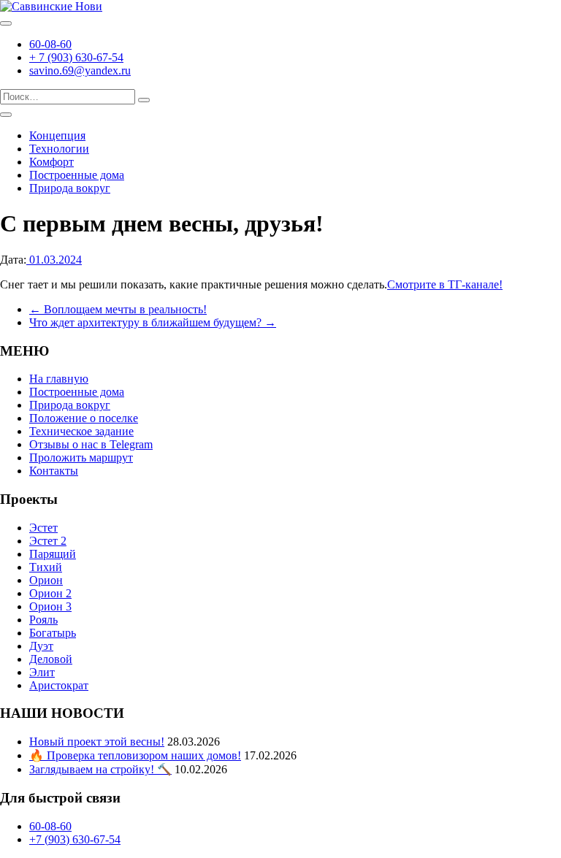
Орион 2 (50, 593)
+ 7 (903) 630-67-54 (76, 57)
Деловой (50, 659)
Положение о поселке (83, 418)
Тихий (45, 567)
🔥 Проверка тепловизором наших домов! (135, 755)
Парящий (52, 554)
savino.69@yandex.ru (80, 70)
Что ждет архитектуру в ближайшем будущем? (152, 322)
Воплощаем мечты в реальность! (118, 309)
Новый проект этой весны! (96, 741)
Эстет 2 (47, 541)
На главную (58, 378)
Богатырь (52, 633)
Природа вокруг (69, 188)
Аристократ (58, 685)
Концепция (57, 135)
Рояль (43, 619)
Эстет (43, 527)
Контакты (53, 470)
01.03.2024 (54, 259)
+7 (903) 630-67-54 (75, 839)
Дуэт (41, 646)
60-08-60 (50, 44)
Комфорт (51, 162)
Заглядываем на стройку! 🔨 (100, 769)
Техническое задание (81, 431)
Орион (46, 580)
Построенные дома (76, 175)
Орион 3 (50, 606)
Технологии (59, 148)
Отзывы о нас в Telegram (91, 444)
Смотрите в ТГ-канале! (445, 284)
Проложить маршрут (81, 457)
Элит (42, 672)
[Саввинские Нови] (51, 6)
